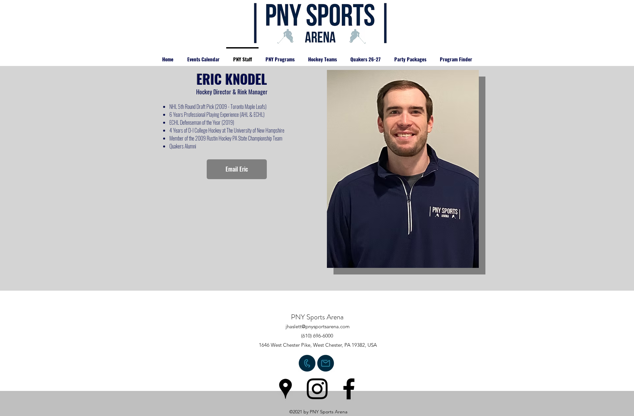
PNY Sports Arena (317, 317)
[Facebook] (349, 389)
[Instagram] (317, 389)
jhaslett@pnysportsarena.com (318, 326)
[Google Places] (285, 389)
